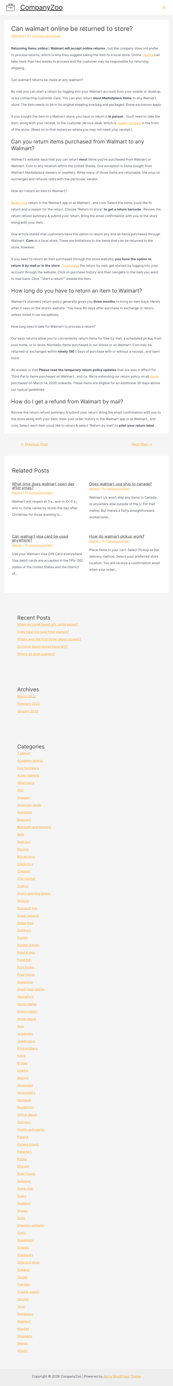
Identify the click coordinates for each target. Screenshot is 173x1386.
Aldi (20, 790)
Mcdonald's (26, 1093)
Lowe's (22, 1070)
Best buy (24, 842)
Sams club (25, 1189)
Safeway (24, 1181)
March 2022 (26, 696)
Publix (22, 1159)
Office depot (27, 1115)
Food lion (24, 960)
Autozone (24, 812)
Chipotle (23, 871)
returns (148, 55)
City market (26, 879)
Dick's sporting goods (33, 893)
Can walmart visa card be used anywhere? (40, 538)
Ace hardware (28, 768)
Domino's (24, 930)
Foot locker (25, 967)
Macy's (22, 1078)
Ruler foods (26, 1174)
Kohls (21, 1056)
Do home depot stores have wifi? (42, 647)
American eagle (29, 805)
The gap (23, 1284)
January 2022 (27, 711)
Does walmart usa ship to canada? (120, 483)
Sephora (23, 1203)
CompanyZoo (41, 7)
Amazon (23, 798)
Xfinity (22, 1351)
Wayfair (23, 1329)
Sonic (21, 1233)
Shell (21, 1218)
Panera (22, 1137)
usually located (129, 123)
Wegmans (24, 1336)
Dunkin (22, 938)
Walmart (17, 36)
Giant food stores (31, 989)
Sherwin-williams (30, 1225)
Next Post (142, 444)
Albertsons (25, 783)
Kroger (22, 1063)
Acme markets (28, 775)
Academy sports (30, 761)
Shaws (22, 1211)
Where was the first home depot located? (49, 639)
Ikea (20, 1026)
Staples (23, 1248)
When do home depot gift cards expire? (47, 624)
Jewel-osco (26, 1041)
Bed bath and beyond (34, 827)
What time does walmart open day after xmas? (43, 485)
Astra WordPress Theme (122, 1376)
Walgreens (25, 1314)
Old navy (24, 1122)
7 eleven (23, 753)
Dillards (23, 901)
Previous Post (34, 444)
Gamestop (25, 982)
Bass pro (24, 820)
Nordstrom (25, 1107)
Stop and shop (28, 1262)
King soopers (27, 1048)
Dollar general (28, 916)
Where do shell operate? (36, 654)
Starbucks (25, 1255)
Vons (21, 1307)
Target (22, 1277)
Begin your (19, 203)
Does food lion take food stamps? (43, 632)
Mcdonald (25, 1085)
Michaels (24, 1100)
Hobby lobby (27, 1011)
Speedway (25, 1240)
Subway (23, 1270)
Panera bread (27, 1144)
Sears (21, 1196)
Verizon (23, 1299)
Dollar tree (25, 923)
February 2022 (28, 704)
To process (71, 266)
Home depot (26, 1019)
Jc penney (25, 1034)
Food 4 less (26, 952)
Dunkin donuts (28, 945)
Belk (20, 834)
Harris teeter (27, 1004)
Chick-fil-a (25, 864)
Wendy (22, 1343)
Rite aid (23, 1166)
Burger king (26, 857)
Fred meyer (26, 975)
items (154, 376)
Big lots (23, 849)
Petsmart (24, 1152)
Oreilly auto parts (30, 1130)
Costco (22, 886)
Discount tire (27, 908)
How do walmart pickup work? (116, 536)
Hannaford (25, 997)
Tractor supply (28, 1292)
